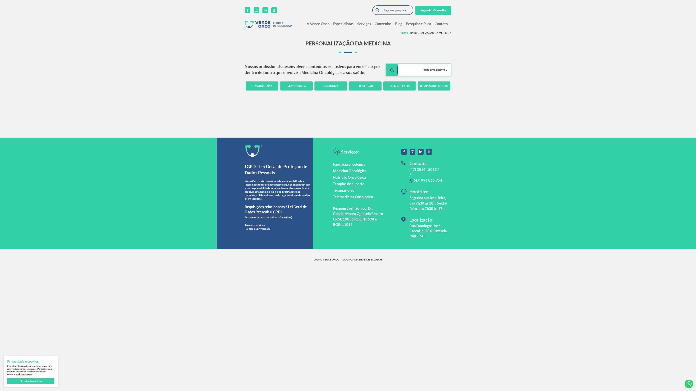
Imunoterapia (296, 85)
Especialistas (343, 24)
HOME (405, 32)
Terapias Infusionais (434, 85)
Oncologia (330, 85)
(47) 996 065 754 (427, 180)
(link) (289, 217)
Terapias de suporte (348, 184)
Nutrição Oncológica (349, 177)
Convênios (383, 24)
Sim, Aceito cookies (31, 380)
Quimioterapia (400, 85)
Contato (441, 24)
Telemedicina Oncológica (353, 197)
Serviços (364, 24)
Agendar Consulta (433, 10)
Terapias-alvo (343, 190)
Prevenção (365, 85)
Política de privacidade (257, 228)
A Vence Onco (318, 24)
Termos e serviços (255, 224)
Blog (398, 24)
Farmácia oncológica (349, 164)
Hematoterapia (261, 85)
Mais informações (24, 374)
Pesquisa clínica (418, 24)
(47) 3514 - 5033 (423, 169)
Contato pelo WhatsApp (689, 384)
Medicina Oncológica (349, 171)
